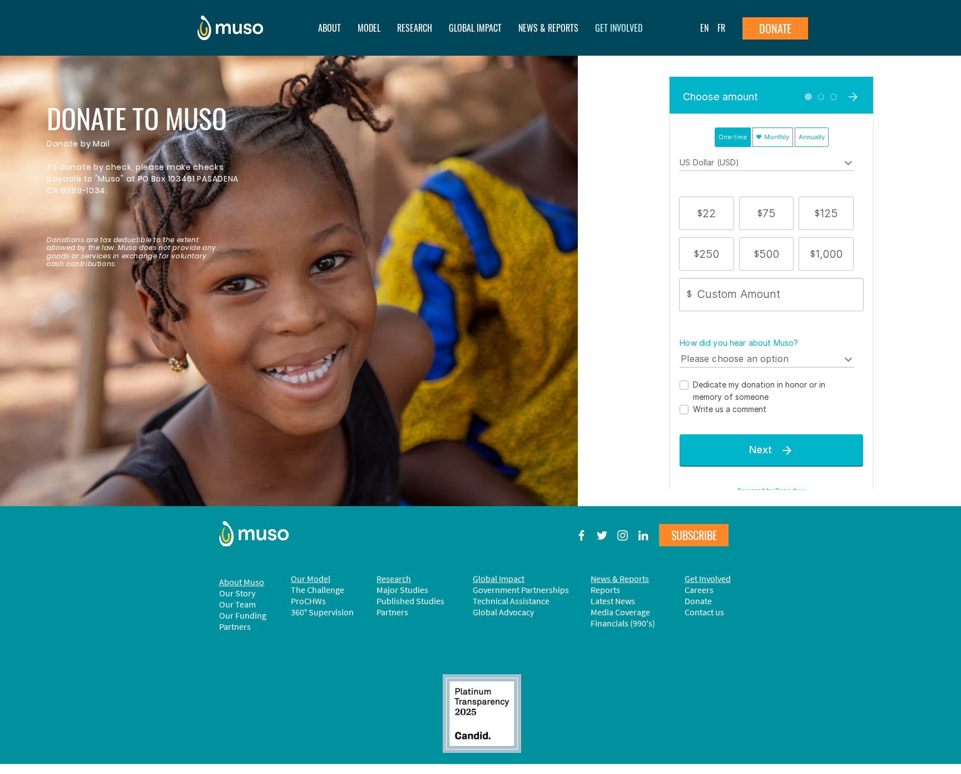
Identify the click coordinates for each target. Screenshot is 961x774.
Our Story (237, 593)
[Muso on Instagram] (623, 535)
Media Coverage (620, 612)
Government (497, 589)
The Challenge (317, 589)
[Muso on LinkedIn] (643, 535)
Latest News (613, 600)
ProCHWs (308, 600)
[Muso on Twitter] (602, 535)
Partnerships (545, 589)
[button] (548, 27)
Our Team (237, 604)
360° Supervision (322, 612)
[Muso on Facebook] (581, 535)
